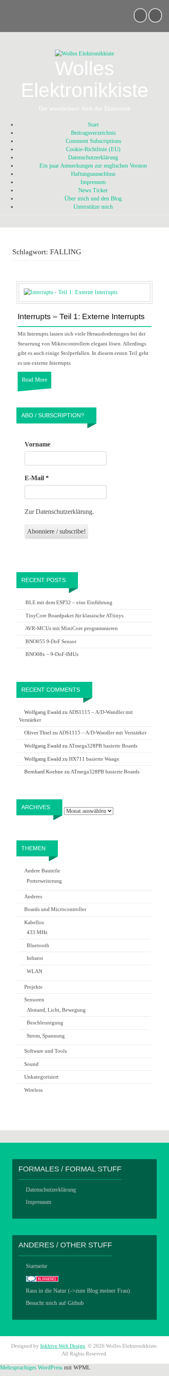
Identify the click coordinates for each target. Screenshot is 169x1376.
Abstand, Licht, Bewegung (56, 1010)
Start (93, 125)
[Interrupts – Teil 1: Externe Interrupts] (70, 292)
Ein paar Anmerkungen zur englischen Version (93, 166)
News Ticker (93, 190)
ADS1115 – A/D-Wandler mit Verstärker (102, 732)
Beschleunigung (45, 1022)
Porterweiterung (44, 881)
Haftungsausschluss (93, 174)
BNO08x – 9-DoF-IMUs (51, 654)
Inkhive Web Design (62, 1346)
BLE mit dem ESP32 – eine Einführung (68, 602)
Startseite (36, 1266)
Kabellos (34, 922)
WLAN (34, 971)
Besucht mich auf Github (55, 1303)
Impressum (93, 182)
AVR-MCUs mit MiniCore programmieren (71, 628)
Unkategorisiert (41, 1077)
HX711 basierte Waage (94, 759)
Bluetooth (38, 945)
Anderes (33, 896)
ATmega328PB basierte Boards (103, 746)
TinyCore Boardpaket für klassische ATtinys (74, 615)
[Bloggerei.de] (42, 1278)
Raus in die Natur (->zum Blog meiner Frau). (79, 1291)
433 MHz (37, 932)
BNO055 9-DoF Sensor (50, 641)
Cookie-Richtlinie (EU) (93, 149)
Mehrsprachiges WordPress (31, 1367)
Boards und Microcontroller (55, 909)
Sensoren (34, 999)
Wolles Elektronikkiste (84, 79)
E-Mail (37, 477)
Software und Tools (45, 1051)
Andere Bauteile (42, 870)
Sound (31, 1064)
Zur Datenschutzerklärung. (59, 511)
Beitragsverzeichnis (93, 133)
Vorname (37, 444)
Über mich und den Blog (93, 199)
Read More (34, 380)
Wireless (33, 1090)
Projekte (33, 987)
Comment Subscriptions (93, 141)
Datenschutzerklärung (93, 157)
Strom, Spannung (46, 1036)
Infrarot (35, 958)
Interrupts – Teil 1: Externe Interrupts (81, 317)
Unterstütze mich (93, 207)
